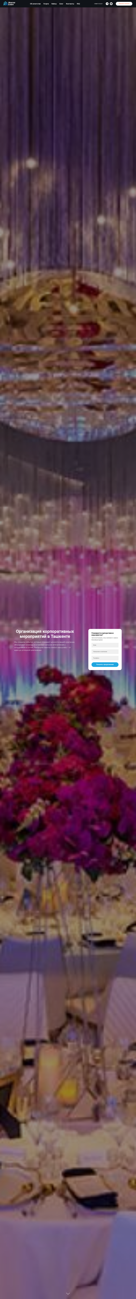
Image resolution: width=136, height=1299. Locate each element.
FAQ (78, 4)
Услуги (46, 4)
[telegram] (107, 3)
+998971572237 (98, 3)
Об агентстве (35, 4)
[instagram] (111, 3)
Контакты (70, 4)
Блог (61, 4)
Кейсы (54, 4)
